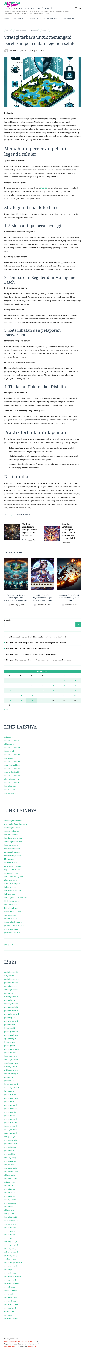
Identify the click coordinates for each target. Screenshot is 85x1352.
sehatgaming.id (11, 1252)
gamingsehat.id (11, 1245)
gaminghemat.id (11, 1098)
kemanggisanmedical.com (15, 898)
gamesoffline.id (11, 1011)
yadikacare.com (11, 915)
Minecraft (34, 31)
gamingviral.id (10, 1234)
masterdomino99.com (13, 772)
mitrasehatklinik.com (13, 891)
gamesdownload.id (12, 1276)
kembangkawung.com (13, 877)
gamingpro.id (9, 1238)
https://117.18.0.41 (12, 761)
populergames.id (11, 1283)
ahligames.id (9, 1175)
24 (10, 700)
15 (64, 690)
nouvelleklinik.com (12, 905)
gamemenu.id (10, 1192)
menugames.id (10, 1168)
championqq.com (11, 779)
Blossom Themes (10, 1346)
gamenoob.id (10, 1280)
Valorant (45, 31)
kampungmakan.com (13, 842)
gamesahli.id (9, 1154)
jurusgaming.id (10, 1126)
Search (7, 620)
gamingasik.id (10, 1112)
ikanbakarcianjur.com (13, 884)
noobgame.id (10, 1308)
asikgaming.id (10, 1137)
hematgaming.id (11, 1158)
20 (42, 695)
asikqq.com (9, 737)
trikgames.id (9, 1028)
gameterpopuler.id (12, 1304)
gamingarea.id (10, 1119)
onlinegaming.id (11, 1074)
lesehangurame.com (13, 821)
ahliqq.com (9, 744)
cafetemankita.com (12, 866)
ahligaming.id (9, 1164)
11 (21, 690)
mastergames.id (11, 1220)
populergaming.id (11, 1255)
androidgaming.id (11, 979)
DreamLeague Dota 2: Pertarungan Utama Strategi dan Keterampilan (15, 597)
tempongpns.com (12, 828)
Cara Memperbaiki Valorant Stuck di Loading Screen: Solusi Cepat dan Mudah (36, 637)
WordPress (31, 1346)
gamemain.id (9, 1185)
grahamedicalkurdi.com (14, 926)
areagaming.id (10, 1133)
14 (53, 690)
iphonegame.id (10, 1056)
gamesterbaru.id (11, 1014)
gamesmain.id (10, 1151)
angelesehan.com (12, 852)
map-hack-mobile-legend (21, 514)
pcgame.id (8, 1077)
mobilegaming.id (11, 1063)
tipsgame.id (9, 1091)
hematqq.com (10, 786)
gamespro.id (9, 1269)
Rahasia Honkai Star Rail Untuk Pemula (29, 8)
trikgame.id (9, 976)
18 (21, 695)
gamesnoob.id (10, 1266)
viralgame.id (9, 1311)
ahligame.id (9, 1210)
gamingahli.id (9, 1116)
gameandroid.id (11, 983)
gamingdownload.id (12, 1227)
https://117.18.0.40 (12, 782)
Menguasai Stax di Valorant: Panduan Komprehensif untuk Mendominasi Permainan (38, 660)
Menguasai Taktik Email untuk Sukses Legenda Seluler (69, 597)
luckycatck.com (11, 845)
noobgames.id (10, 1290)
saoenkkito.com (11, 835)
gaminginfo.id (10, 1095)
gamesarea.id (10, 1203)
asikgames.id (9, 1182)
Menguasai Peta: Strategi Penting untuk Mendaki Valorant (29, 648)
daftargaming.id (11, 1248)
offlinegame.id (10, 1067)
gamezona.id (9, 1196)
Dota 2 (8, 31)
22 (64, 695)
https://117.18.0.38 (12, 768)
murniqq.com (9, 789)
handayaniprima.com (13, 838)
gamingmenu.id (10, 1109)
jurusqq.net (9, 751)
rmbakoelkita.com (12, 849)
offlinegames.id (11, 997)
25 (21, 700)
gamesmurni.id (10, 1144)
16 (75, 690)
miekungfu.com (11, 863)
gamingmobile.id (11, 1035)
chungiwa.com (10, 880)
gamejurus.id (9, 1189)
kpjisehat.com (10, 887)
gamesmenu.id (10, 1140)
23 (75, 695)
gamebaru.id (9, 1287)
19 (32, 695)
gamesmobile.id (11, 1007)
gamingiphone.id (11, 1032)
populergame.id (11, 1318)
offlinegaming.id (11, 1070)
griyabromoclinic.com (13, 933)
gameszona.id (10, 1161)
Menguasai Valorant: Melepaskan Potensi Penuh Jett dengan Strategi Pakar (36, 643)
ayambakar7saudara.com (15, 824)
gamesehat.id (10, 1301)
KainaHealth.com (11, 908)
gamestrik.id (9, 1025)
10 (10, 690)
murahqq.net (9, 758)
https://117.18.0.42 (12, 754)
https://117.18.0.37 (12, 775)
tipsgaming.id (10, 1039)
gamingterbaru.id (11, 1053)
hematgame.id (10, 1217)
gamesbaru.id (10, 1273)
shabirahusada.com (12, 912)
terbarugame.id (11, 1084)
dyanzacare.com (11, 929)
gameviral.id (9, 1294)
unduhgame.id (10, 1315)
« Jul (6, 709)
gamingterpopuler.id (13, 1262)
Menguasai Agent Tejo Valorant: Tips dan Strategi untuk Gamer (31, 654)
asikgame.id (9, 1213)
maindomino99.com (12, 765)
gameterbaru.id (11, 1021)
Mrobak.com (9, 859)
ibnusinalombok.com (13, 922)
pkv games (9, 944)
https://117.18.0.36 (12, 740)
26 (32, 700)
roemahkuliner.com (12, 831)
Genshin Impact (20, 31)
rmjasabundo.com (12, 870)
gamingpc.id (9, 1046)
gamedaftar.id (10, 1297)
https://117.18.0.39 (12, 747)
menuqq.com (10, 793)
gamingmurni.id (10, 1102)
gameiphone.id (10, 986)
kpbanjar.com (10, 894)
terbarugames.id (11, 1088)
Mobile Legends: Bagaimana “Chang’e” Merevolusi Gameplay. (42, 597)
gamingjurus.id (10, 1105)
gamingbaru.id (10, 1231)
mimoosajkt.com (11, 873)
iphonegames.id (11, 990)
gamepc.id (8, 993)
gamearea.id (9, 1206)
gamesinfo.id (9, 1000)
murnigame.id (10, 1199)
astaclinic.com (10, 919)
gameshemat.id (11, 1171)
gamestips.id (9, 1018)
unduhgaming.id (11, 1241)
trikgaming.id (9, 1042)
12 (32, 690)
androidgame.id (11, 972)
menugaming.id (10, 1130)
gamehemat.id (10, 1178)
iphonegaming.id (11, 1060)
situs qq (43, 188)
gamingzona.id (10, 1123)
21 (53, 695)
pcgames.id (9, 1081)
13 (42, 690)
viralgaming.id (10, 1259)
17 (10, 695)
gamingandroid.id (11, 1049)
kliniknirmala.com (11, 901)
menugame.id (10, 1224)
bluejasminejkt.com (12, 856)
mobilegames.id (11, 1004)
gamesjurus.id (10, 1147)
